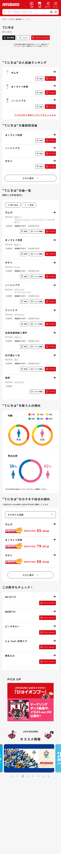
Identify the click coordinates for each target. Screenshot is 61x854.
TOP (3, 19)
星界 (16, 359)
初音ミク (18, 217)
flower (17, 267)
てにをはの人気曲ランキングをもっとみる (35, 114)
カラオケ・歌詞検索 (15, 19)
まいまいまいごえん (22, 292)
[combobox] (29, 205)
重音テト (18, 244)
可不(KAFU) (19, 289)
